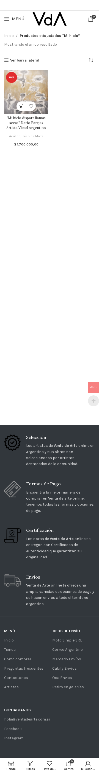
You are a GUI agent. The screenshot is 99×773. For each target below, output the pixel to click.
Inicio (9, 35)
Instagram (13, 738)
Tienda (10, 649)
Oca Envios (62, 677)
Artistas (11, 687)
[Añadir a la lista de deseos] (31, 106)
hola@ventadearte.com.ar (25, 719)
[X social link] (41, 5)
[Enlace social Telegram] (64, 5)
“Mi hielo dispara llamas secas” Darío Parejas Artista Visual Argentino (26, 123)
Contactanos (16, 677)
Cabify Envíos (64, 668)
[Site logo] (49, 18)
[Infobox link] (49, 450)
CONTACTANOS (17, 710)
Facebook (13, 729)
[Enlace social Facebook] (34, 5)
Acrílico (15, 136)
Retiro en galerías (68, 687)
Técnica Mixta (32, 136)
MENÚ (9, 631)
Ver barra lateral (24, 60)
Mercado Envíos (66, 659)
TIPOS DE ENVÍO (66, 631)
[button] (21, 106)
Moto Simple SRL (67, 640)
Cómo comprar (17, 659)
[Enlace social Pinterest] (49, 5)
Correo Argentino (67, 649)
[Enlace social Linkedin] (57, 5)
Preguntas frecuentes (23, 668)
